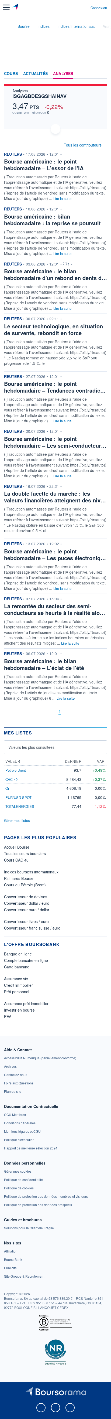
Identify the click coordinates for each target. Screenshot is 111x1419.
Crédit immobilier (18, 985)
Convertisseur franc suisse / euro (32, 928)
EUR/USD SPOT (18, 797)
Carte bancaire (16, 966)
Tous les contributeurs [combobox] (83, 145)
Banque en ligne (18, 954)
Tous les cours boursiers (25, 853)
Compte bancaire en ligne (26, 960)
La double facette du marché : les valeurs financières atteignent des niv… (55, 496)
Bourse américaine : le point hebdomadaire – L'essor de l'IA (44, 164)
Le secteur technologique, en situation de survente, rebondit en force (53, 329)
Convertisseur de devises (25, 896)
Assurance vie (16, 978)
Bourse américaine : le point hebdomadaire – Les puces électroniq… (55, 554)
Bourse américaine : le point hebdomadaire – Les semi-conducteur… (55, 442)
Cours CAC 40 (16, 860)
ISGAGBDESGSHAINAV (39, 96)
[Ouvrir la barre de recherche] (76, 7)
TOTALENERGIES (19, 806)
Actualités (35, 73)
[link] (40, 1058)
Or (7, 788)
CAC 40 (11, 779)
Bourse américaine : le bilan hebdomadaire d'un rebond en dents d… (55, 274)
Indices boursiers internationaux (31, 871)
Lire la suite (62, 198)
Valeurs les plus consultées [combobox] (31, 747)
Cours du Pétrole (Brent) (25, 884)
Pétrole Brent (15, 770)
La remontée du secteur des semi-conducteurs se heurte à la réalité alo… (54, 609)
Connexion (99, 8)
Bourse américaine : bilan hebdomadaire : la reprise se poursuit (52, 219)
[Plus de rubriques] (102, 73)
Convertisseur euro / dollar (26, 909)
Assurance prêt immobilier (26, 1003)
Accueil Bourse (16, 847)
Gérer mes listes (17, 820)
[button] (6, 7)
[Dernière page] (68, 711)
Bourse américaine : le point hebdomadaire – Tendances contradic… (55, 387)
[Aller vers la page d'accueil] (15, 8)
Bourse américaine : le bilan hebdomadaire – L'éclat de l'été (44, 664)
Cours (11, 73)
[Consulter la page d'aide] (84, 7)
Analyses (63, 73)
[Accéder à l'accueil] (7, 26)
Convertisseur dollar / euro (26, 903)
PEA (7, 1016)
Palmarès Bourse (18, 878)
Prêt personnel (16, 991)
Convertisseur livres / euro (26, 921)
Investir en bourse (19, 1010)
